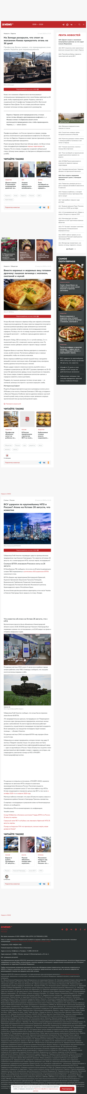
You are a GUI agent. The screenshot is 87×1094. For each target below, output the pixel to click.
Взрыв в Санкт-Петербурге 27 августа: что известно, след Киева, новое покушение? (10, 864)
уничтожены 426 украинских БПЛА (36, 572)
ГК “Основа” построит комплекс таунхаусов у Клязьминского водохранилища (70, 229)
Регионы (41, 855)
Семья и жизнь (65, 282)
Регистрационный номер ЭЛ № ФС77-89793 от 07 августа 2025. (31, 941)
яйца (40, 445)
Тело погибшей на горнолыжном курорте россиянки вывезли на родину (43, 188)
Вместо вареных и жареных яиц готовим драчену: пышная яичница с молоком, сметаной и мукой (70, 319)
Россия (31, 196)
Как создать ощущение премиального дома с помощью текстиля (69, 177)
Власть (24, 855)
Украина (7, 196)
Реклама (4, 932)
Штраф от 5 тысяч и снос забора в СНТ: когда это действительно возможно (69, 369)
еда (24, 445)
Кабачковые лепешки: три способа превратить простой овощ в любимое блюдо (71, 378)
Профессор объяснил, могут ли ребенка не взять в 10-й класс (10, 437)
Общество (8, 180)
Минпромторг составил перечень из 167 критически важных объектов (70, 220)
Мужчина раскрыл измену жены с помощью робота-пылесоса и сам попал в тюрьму (71, 141)
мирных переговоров (35, 146)
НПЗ (40, 871)
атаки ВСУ (32, 871)
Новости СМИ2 (6, 494)
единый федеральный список (70, 974)
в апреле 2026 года (23, 793)
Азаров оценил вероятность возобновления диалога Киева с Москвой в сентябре (28, 189)
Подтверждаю (67, 1089)
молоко (7, 449)
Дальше (69, 249)
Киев (15, 196)
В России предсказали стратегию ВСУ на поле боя (27, 436)
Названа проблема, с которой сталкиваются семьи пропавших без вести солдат (70, 194)
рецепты (32, 445)
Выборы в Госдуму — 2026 (38, 24)
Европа (40, 180)
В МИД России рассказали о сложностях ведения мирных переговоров (69, 163)
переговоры (9, 200)
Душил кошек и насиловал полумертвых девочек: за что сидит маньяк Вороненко (10, 188)
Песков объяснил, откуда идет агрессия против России (26, 862)
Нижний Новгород (19, 871)
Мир (23, 180)
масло (15, 449)
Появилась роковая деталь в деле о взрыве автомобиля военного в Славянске (71, 186)
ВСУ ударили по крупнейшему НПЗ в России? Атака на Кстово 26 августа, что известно (72, 360)
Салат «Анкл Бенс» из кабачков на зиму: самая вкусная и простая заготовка (70, 288)
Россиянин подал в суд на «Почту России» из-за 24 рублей (43, 861)
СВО (39, 196)
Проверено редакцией (13, 404)
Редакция (4, 930)
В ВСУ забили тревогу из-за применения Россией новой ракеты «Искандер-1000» (70, 237)
